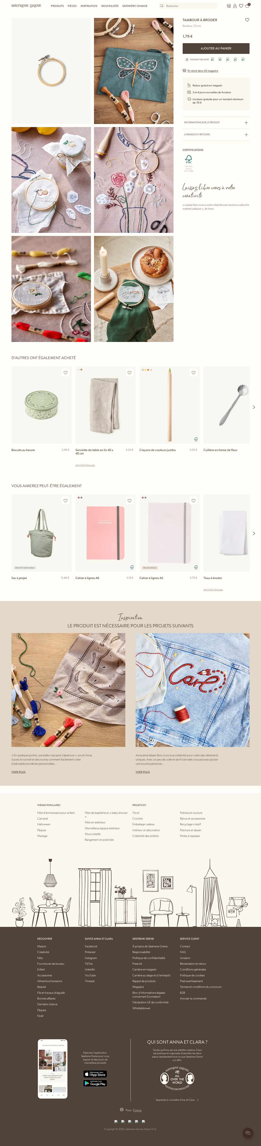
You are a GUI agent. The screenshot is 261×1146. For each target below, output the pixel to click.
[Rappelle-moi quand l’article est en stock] (67, 584)
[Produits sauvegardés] (241, 6)
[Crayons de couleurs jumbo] (169, 405)
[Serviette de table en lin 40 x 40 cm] (105, 405)
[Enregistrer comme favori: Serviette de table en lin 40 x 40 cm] (129, 373)
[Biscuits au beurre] (41, 405)
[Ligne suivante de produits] (254, 407)
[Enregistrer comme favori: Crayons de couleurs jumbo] (193, 373)
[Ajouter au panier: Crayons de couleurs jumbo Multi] (195, 456)
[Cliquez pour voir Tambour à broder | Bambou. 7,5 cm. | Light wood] (51, 71)
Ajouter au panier (216, 48)
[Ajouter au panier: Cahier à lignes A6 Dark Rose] (131, 584)
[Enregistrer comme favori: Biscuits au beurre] (65, 373)
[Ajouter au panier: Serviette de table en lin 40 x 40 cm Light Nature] (131, 456)
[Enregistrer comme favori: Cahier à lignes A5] (193, 501)
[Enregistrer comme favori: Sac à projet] (65, 501)
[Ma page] (235, 6)
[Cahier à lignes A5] (169, 533)
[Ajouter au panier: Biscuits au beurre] (67, 456)
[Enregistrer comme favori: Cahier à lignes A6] (129, 501)
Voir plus (18, 772)
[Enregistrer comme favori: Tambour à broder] (247, 19)
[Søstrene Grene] (26, 5)
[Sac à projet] (41, 533)
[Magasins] (229, 6)
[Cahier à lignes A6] (105, 533)
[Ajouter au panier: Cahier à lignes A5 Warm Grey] (195, 584)
